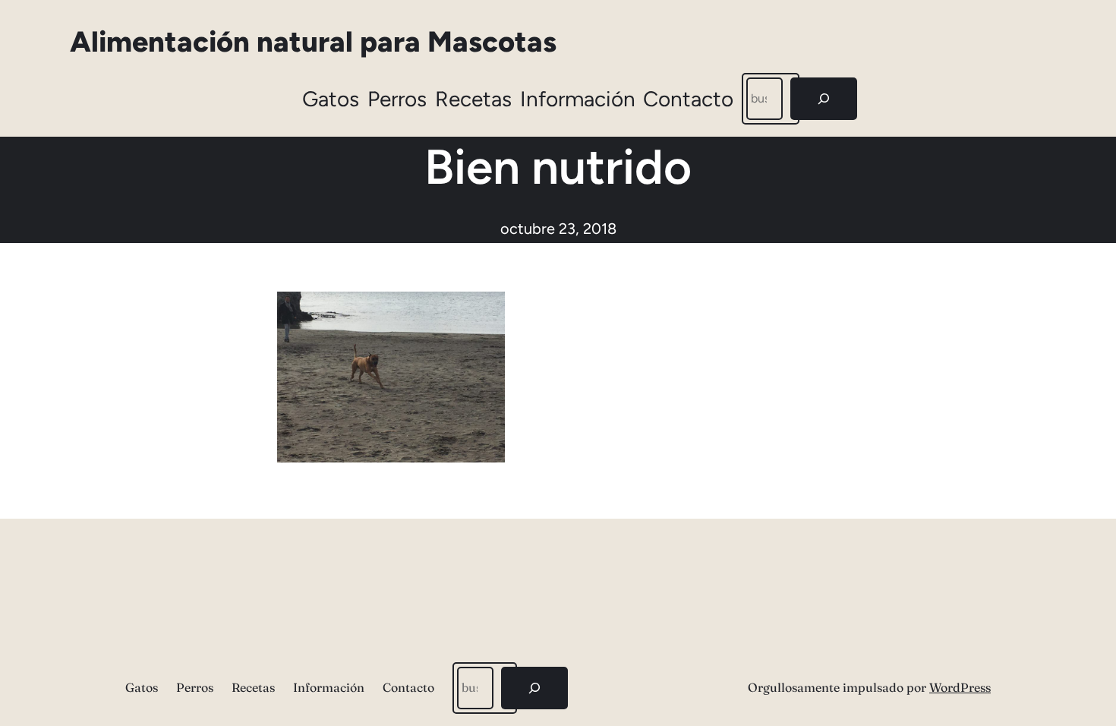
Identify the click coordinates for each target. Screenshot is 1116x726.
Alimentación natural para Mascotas (313, 41)
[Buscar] (823, 98)
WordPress (960, 687)
